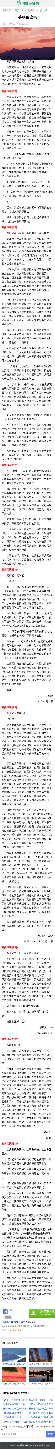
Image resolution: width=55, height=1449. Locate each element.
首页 (17, 10)
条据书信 (29, 10)
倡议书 (43, 10)
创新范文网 (23, 1445)
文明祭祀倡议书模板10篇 (41, 1417)
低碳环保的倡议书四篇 (14, 1404)
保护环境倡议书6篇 (12, 1413)
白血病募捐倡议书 (17, 1426)
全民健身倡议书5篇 (12, 1417)
